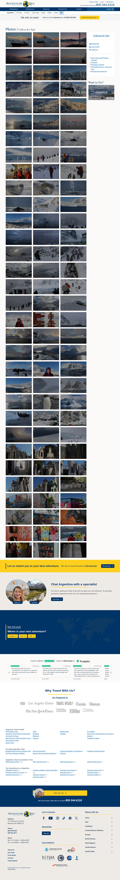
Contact (78, 9)
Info (61, 13)
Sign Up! (46, 833)
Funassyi (94, 62)
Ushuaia (35, 738)
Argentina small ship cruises (15, 772)
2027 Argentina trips (39, 762)
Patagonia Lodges (93, 738)
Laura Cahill (95, 47)
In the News (12, 855)
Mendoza (36, 734)
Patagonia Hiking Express (96, 751)
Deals (56, 13)
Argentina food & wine (94, 770)
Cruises (26, 13)
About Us (46, 9)
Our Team (11, 852)
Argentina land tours (12, 775)
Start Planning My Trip (89, 17)
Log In (102, 2)
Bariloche (36, 736)
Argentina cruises (11, 770)
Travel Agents (12, 860)
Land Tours (35, 13)
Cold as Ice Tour (101, 35)
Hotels (49, 13)
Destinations (14, 9)
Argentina (10, 13)
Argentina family (92, 772)
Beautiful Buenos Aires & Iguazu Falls (18, 751)
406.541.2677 (12, 833)
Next (111, 673)
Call (70, 17)
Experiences (30, 9)
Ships (43, 13)
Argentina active (38, 777)
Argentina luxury (65, 772)
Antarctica (94, 50)
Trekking (63, 734)
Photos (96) (95, 44)
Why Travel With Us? (60, 690)
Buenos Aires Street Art (99, 71)
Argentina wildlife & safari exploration (45, 770)
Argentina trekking (93, 775)
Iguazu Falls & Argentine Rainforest (44, 753)
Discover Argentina (39, 751)
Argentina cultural (39, 775)
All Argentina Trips (12, 731)
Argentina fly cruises (67, 775)
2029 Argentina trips (93, 762)
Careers (10, 858)
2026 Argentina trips (12, 762)
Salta (34, 731)
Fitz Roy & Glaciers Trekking (15, 753)
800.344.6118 (105, 4)
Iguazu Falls (10, 743)
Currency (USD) (93, 2)
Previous (9, 673)
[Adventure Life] (20, 3)
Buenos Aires (64, 731)
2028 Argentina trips (66, 762)
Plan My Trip (62, 9)
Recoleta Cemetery (97, 65)
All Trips (19, 13)
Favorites (110, 2)
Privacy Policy (11, 869)
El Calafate (91, 731)
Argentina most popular (67, 770)
